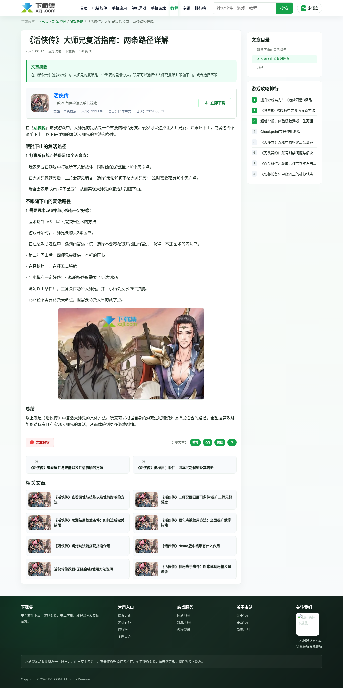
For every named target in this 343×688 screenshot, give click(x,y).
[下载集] (48, 8)
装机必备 (124, 622)
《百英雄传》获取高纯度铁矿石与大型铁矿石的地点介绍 (288, 163)
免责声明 (243, 629)
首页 (84, 8)
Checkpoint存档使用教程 (280, 131)
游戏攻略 (77, 21)
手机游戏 (158, 8)
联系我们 (243, 622)
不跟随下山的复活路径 (273, 59)
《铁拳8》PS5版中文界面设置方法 (287, 110)
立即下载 (217, 103)
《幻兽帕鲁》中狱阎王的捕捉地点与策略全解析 (288, 174)
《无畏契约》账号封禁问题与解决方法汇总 (288, 153)
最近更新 (124, 615)
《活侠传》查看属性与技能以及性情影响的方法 (66, 467)
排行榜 (200, 8)
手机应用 (119, 8)
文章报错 (43, 442)
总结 (260, 68)
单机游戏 (138, 8)
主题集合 (124, 636)
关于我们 (243, 615)
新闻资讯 (59, 21)
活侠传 (61, 96)
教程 (174, 8)
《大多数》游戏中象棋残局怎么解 (286, 142)
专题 (186, 8)
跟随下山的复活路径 (272, 50)
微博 (195, 442)
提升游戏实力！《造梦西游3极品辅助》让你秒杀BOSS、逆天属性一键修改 (288, 100)
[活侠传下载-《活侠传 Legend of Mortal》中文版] (40, 103)
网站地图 (183, 615)
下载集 (43, 21)
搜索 (284, 8)
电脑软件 (99, 8)
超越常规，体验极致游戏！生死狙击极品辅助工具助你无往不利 (288, 121)
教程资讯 (183, 629)
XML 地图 (184, 622)
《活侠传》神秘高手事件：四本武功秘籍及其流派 (175, 467)
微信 (220, 442)
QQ (207, 442)
